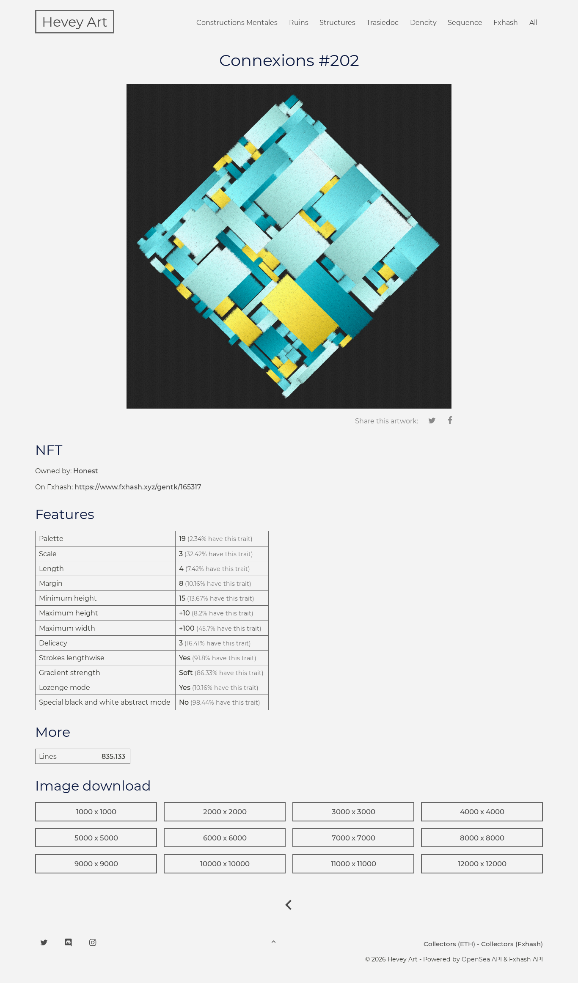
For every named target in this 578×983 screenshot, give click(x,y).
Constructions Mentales (237, 23)
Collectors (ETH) (449, 944)
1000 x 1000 (96, 811)
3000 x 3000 (353, 811)
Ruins (298, 23)
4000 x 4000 (482, 811)
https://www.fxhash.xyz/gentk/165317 (137, 487)
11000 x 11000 (353, 863)
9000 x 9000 (96, 863)
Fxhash (505, 23)
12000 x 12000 (482, 863)
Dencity (423, 23)
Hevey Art (74, 22)
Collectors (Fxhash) (512, 944)
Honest (85, 471)
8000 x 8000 (482, 838)
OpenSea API (482, 959)
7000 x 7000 (353, 838)
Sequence (465, 23)
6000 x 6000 (225, 838)
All (533, 23)
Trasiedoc (382, 23)
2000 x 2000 (225, 811)
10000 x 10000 (225, 863)
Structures (337, 23)
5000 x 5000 (96, 838)
